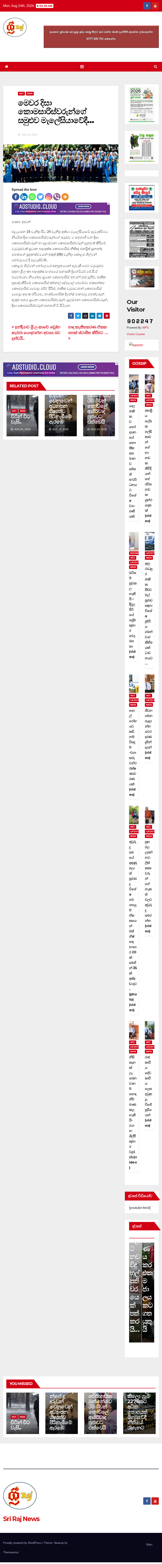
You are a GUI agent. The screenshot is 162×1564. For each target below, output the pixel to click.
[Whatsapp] (32, 196)
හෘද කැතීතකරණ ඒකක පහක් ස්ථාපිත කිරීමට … (88, 330)
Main (29, 93)
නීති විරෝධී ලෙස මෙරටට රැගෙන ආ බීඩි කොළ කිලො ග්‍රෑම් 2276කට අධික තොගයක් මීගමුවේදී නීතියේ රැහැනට (138, 1396)
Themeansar (10, 1552)
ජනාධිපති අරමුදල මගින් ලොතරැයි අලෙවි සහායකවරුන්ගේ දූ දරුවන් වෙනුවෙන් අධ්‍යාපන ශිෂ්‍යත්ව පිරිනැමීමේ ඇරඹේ (61, 1396)
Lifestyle (136, 395)
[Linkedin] (24, 196)
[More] (65, 196)
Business (136, 553)
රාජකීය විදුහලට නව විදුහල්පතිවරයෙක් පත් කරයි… (135, 1272)
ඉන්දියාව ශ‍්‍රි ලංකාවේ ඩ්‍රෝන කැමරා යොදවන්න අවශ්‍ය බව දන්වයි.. (36, 333)
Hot (21, 93)
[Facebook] (15, 196)
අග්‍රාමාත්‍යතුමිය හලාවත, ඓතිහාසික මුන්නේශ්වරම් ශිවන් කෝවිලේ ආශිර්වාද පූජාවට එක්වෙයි (99, 398)
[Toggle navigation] (81, 67)
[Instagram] (48, 196)
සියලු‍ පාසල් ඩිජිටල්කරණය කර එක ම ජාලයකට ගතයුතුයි (148, 1260)
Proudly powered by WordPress (22, 1542)
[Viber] (57, 196)
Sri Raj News (21, 1519)
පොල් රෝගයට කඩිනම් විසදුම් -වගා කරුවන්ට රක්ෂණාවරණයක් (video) (133, 752)
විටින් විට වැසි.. (20, 419)
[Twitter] (40, 196)
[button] (155, 66)
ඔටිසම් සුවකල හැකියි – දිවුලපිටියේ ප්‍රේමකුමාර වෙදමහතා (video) (133, 615)
